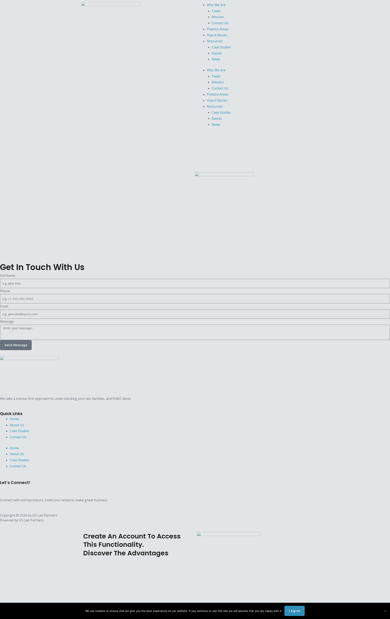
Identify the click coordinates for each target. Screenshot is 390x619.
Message (7, 321)
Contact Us (220, 23)
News (216, 59)
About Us (17, 425)
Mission (218, 17)
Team (216, 11)
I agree (294, 611)
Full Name (7, 275)
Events (217, 53)
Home (14, 419)
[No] (385, 611)
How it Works (217, 35)
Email (4, 306)
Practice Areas (217, 29)
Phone (5, 291)
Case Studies (221, 47)
